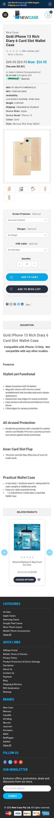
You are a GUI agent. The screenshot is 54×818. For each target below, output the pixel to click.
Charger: (26, 229)
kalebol (6, 741)
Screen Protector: (26, 214)
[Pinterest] (28, 304)
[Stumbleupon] (21, 762)
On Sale (7, 612)
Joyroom (7, 726)
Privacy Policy (10, 658)
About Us (7, 669)
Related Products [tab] (27, 512)
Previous (4, 552)
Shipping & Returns (12, 684)
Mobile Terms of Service (15, 654)
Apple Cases (9, 615)
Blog (5, 680)
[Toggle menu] (5, 15)
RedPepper (8, 737)
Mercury (7, 711)
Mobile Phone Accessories (16, 631)
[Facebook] (7, 304)
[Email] (11, 304)
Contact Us (8, 673)
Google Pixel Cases (12, 623)
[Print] (15, 304)
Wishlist (38, 580)
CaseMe (7, 715)
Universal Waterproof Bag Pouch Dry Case (27, 563)
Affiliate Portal (10, 650)
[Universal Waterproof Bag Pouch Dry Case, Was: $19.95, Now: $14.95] (27, 537)
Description (27, 325)
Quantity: (26, 258)
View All (7, 634)
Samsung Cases (11, 619)
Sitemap (7, 692)
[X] (18, 304)
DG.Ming (7, 719)
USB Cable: (27, 243)
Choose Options (25, 580)
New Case (8, 707)
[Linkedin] (22, 304)
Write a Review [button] (15, 54)
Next (49, 552)
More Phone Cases (12, 627)
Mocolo (7, 722)
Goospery (8, 730)
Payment (7, 676)
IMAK (5, 734)
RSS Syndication (11, 688)
